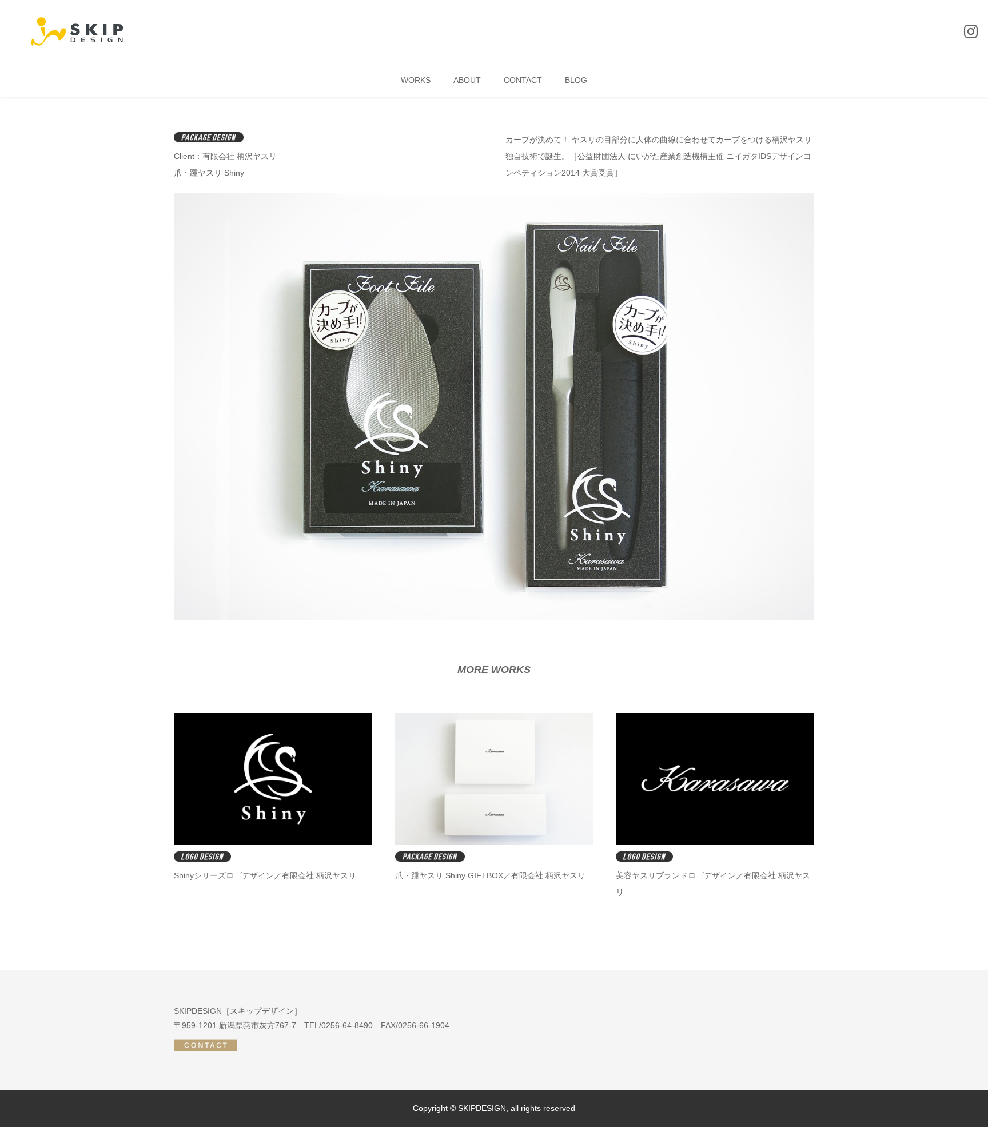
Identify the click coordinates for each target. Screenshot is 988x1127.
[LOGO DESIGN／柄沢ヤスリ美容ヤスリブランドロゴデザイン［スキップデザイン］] (715, 842)
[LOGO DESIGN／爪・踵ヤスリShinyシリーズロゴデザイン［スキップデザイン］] (273, 842)
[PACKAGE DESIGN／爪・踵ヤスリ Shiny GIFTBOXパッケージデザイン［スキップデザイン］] (494, 842)
